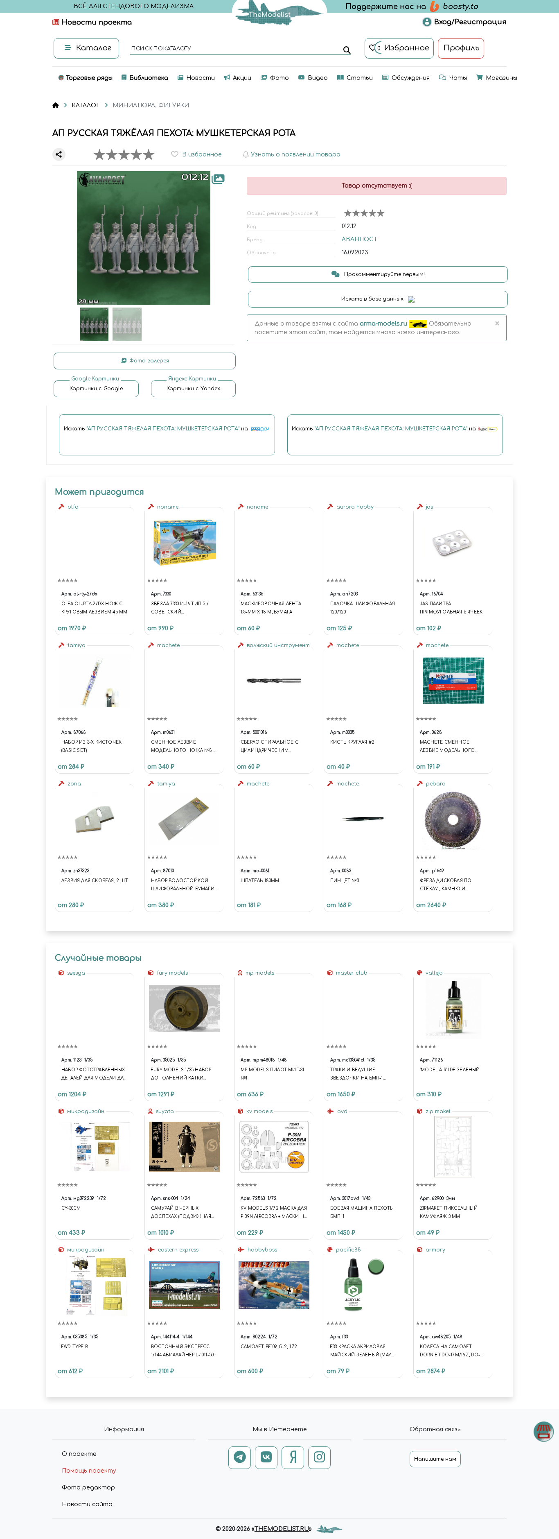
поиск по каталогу (160, 49)
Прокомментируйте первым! (384, 274)
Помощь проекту (89, 1471)
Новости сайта (87, 1504)
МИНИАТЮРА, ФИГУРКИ (151, 105)
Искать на (157, 429)
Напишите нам (435, 1459)
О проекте (79, 1454)
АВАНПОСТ (359, 239)
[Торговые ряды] (543, 1431)
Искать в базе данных (373, 299)
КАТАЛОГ (86, 105)
